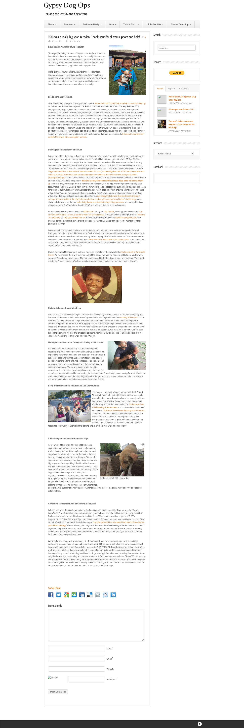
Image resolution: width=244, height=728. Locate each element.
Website (110, 669)
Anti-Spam (111, 679)
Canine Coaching (181, 24)
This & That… (131, 24)
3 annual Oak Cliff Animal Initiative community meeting (120, 103)
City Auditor (109, 211)
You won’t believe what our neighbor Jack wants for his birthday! (181, 124)
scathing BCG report (128, 317)
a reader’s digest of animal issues (88, 214)
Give (112, 24)
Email (109, 658)
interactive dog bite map (126, 217)
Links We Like (155, 24)
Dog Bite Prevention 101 (75, 217)
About (52, 24)
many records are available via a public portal (108, 239)
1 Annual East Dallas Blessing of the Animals (124, 410)
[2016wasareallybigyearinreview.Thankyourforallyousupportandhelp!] (94, 37)
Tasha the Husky (92, 24)
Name (109, 648)
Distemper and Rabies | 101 (181, 109)
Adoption (69, 24)
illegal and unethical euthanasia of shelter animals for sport (74, 171)
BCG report (88, 211)
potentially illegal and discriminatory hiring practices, (100, 202)
